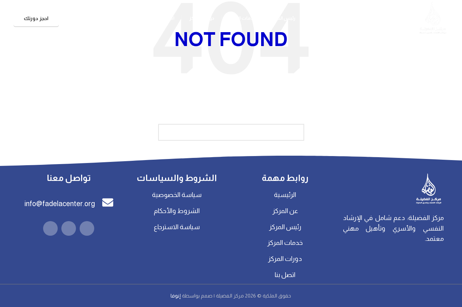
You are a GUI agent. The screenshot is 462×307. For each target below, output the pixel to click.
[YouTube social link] (50, 228)
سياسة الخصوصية (177, 194)
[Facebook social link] (87, 228)
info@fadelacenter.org (59, 204)
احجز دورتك (36, 18)
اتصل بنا (285, 274)
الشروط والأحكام (177, 211)
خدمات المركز (285, 242)
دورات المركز (285, 258)
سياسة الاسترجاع (177, 227)
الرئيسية (285, 194)
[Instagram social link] (68, 228)
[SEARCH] (166, 132)
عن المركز (285, 211)
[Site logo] (432, 18)
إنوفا (176, 296)
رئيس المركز (285, 227)
